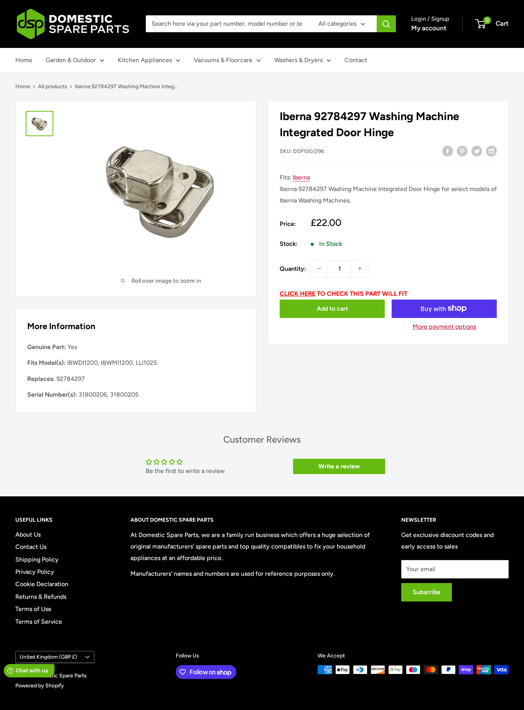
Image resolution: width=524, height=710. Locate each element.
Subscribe (426, 592)
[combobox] (227, 23)
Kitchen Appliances (145, 60)
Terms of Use (33, 609)
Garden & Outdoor (71, 60)
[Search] (386, 23)
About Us (28, 534)
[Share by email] (491, 150)
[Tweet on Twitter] (476, 150)
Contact (355, 60)
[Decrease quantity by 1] (319, 268)
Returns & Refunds (40, 596)
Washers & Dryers (298, 60)
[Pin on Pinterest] (462, 150)
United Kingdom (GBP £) (48, 657)
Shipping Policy (37, 559)
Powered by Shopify (39, 685)
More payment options (444, 326)
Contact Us (30, 546)
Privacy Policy (34, 571)
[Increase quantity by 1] (360, 268)
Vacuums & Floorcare (223, 60)
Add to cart (332, 308)
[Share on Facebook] (447, 150)
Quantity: (293, 268)
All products (52, 86)
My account (429, 28)
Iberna (301, 177)
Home (23, 60)
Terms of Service (38, 621)
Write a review (339, 466)
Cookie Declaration (41, 584)
